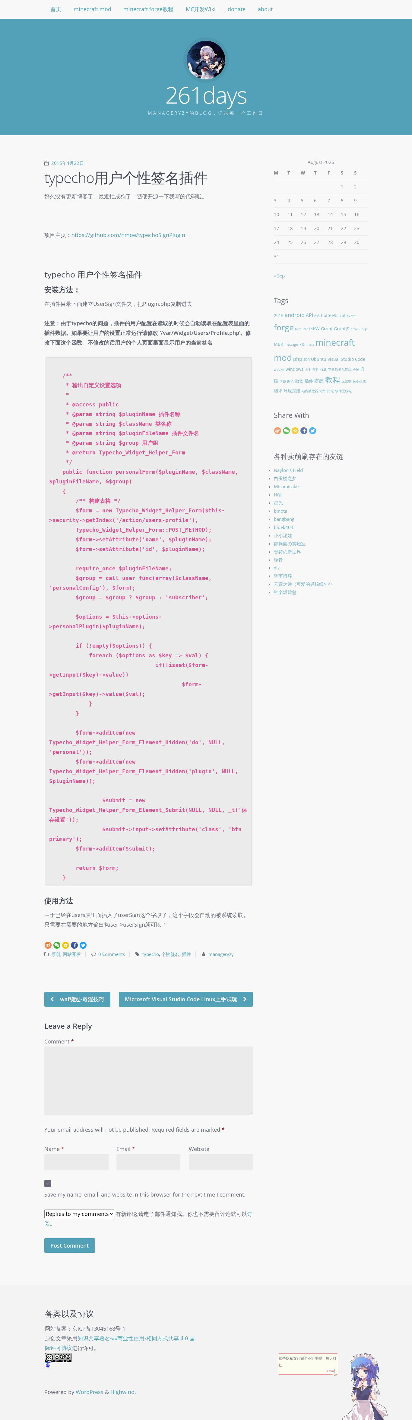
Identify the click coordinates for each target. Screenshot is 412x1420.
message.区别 (294, 344)
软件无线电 (343, 391)
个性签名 (170, 954)
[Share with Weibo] (48, 944)
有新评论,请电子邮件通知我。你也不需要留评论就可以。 (148, 1218)
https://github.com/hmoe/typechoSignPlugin (128, 235)
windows (294, 369)
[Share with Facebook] (74, 944)
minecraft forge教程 (148, 9)
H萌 (278, 495)
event (351, 316)
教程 (332, 380)
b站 (317, 316)
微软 (299, 381)
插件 (186, 954)
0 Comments (111, 954)
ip (362, 329)
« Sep (279, 276)
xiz (277, 568)
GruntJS (341, 329)
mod (283, 357)
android (295, 315)
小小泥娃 (283, 535)
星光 (278, 503)
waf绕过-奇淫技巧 (81, 999)
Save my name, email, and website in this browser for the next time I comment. (145, 1194)
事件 (315, 369)
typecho (150, 954)
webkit (279, 369)
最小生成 (359, 381)
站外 (322, 391)
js (366, 329)
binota (280, 511)
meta (310, 344)
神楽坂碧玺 (285, 592)
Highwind (122, 1392)
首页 (55, 9)
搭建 (319, 380)
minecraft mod (92, 9)
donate (237, 9)
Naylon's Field (288, 470)
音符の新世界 (287, 552)
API (309, 315)
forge (284, 327)
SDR (306, 359)
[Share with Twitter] (83, 944)
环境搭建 (292, 390)
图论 (290, 381)
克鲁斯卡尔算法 (339, 369)
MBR (278, 344)
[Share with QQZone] (65, 944)
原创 (55, 954)
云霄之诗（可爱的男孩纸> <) (302, 584)
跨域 (330, 391)
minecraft (335, 342)
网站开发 (72, 954)
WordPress (89, 1392)
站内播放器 (310, 391)
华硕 (282, 381)
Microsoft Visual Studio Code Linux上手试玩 (182, 999)
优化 (323, 369)
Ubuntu (318, 359)
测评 (278, 390)
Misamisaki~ (287, 486)
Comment (59, 1041)
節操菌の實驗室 (290, 543)
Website (199, 1148)
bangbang (284, 519)
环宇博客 (283, 576)
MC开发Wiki (201, 9)
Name (54, 1148)
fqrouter (301, 329)
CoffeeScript (333, 315)
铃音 (278, 560)
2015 (279, 315)
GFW (314, 328)
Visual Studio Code (346, 359)
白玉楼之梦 (285, 478)
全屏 (356, 369)
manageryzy (221, 954)
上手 (308, 369)
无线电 (346, 381)
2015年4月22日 (67, 163)
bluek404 (283, 527)
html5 (355, 329)
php (297, 358)
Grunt (327, 329)
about (265, 9)
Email (125, 1148)
